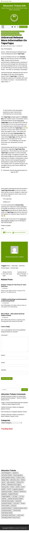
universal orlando (6, 508)
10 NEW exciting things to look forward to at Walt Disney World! (14, 300)
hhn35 (9, 489)
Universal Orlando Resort (7, 35)
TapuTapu (14, 266)
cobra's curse (20, 477)
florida (3, 484)
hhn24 (12, 487)
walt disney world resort (8, 515)
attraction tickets (7, 475)
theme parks (5, 505)
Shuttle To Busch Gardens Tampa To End (12, 415)
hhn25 (17, 487)
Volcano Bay (18, 35)
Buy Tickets (23, 27)
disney (23, 480)
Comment (4, 335)
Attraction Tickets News (18, 31)
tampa (23, 503)
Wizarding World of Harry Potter (11, 517)
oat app (14, 496)
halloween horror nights (14, 484)
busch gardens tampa (8, 477)
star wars (16, 503)
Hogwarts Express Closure (19, 412)
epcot (3, 482)
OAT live (21, 496)
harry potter (5, 487)
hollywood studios (7, 491)
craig (2, 402)
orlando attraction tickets (15, 498)
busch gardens (18, 475)
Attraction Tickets (6, 31)
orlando (4, 498)
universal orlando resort (20, 508)
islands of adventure (20, 491)
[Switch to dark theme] (12, 27)
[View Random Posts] (15, 27)
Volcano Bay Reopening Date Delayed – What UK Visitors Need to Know (13, 398)
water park (20, 515)
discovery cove (15, 480)
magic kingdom (6, 496)
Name (3, 355)
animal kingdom (6, 473)
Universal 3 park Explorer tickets (13, 220)
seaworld (18, 501)
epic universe (11, 482)
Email (3, 362)
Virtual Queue (5, 268)
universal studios (6, 510)
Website (3, 370)
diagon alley (5, 480)
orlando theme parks (8, 501)
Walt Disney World (7, 513)
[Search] (18, 27)
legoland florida (13, 494)
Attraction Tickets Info (14, 5)
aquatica (15, 473)
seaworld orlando (7, 503)
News (3, 33)
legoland (4, 494)
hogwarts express (18, 489)
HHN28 (3, 489)
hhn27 (23, 487)
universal (21, 266)
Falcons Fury (20, 482)
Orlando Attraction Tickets (12, 33)
